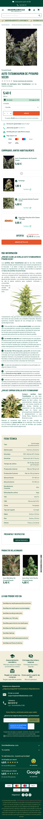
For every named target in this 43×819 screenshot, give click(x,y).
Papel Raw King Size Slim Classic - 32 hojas (29, 218)
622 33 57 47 (12, 703)
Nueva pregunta (21, 540)
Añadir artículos (21, 242)
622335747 (21, 128)
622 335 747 (23, 5)
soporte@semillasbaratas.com (20, 695)
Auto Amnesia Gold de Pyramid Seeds (28, 200)
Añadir (26, 113)
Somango (21, 180)
